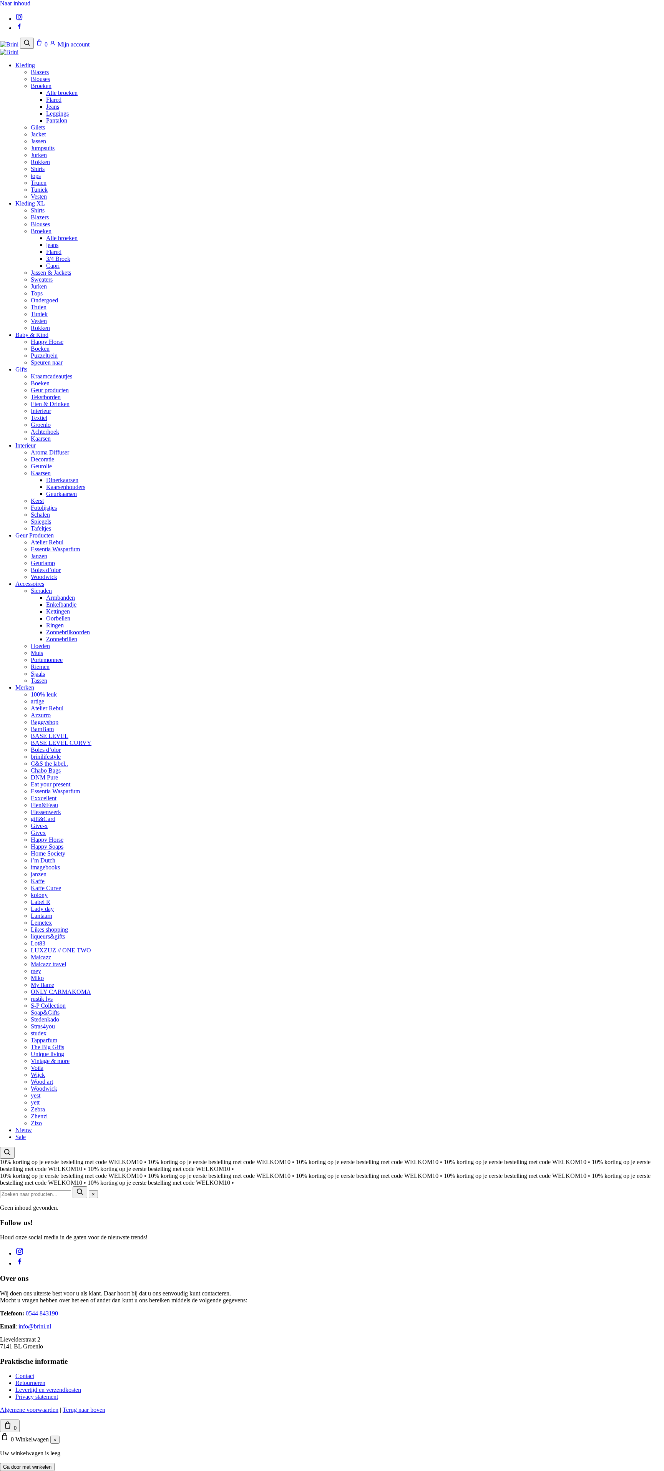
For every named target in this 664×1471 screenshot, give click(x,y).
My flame (42, 985)
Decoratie (42, 459)
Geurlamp (43, 563)
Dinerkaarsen (62, 480)
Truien (38, 182)
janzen (38, 874)
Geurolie (41, 466)
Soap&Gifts (45, 1012)
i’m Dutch (43, 860)
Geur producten (50, 390)
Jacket (38, 134)
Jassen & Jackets (51, 272)
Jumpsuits (43, 148)
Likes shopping (49, 929)
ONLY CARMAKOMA (61, 991)
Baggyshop (44, 722)
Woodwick (44, 577)
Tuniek (39, 189)
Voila (37, 1068)
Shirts (38, 169)
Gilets (38, 127)
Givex (38, 832)
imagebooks (45, 867)
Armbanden (60, 597)
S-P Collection (48, 1005)
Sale (20, 1137)
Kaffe (38, 881)
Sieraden (41, 590)
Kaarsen (41, 438)
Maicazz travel (48, 964)
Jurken (39, 155)
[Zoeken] (27, 43)
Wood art (42, 1081)
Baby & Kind (31, 335)
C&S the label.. (49, 763)
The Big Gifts (47, 1047)
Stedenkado (45, 1019)
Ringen (55, 625)
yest (35, 1095)
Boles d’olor (46, 570)
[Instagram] (19, 18)
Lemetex (41, 922)
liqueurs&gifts (48, 936)
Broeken (41, 86)
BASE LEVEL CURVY (61, 743)
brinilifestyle (46, 756)
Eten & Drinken (50, 404)
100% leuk (44, 694)
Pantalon (56, 120)
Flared (53, 99)
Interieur (41, 411)
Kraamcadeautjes (51, 376)
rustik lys (42, 998)
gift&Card (43, 819)
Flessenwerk (46, 812)
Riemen (40, 666)
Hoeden (40, 646)
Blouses (40, 79)
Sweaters (42, 279)
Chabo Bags (46, 770)
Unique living (47, 1054)
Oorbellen (58, 618)
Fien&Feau (44, 805)
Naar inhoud (15, 3)
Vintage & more (50, 1061)
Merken (24, 687)
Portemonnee (47, 660)
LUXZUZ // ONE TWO (61, 950)
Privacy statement (36, 1396)
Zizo (36, 1123)
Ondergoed (44, 300)
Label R (40, 902)
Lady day (42, 908)
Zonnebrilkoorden (68, 632)
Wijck (38, 1074)
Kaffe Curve (46, 888)
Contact (24, 1376)
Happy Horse (47, 341)
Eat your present (50, 784)
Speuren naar (47, 362)
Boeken (40, 348)
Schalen (40, 514)
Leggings (57, 113)
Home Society (48, 853)
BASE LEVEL (49, 736)
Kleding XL (30, 203)
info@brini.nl (34, 1326)
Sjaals (38, 673)
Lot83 (38, 943)
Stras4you (43, 1026)
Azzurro (41, 715)
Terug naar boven (84, 1409)
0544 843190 (42, 1313)
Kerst (37, 501)
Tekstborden (46, 397)
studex (38, 1033)
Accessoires (29, 583)
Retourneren (30, 1383)
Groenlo (41, 424)
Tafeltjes (41, 528)
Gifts (21, 369)
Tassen (39, 680)
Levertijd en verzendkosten (48, 1389)
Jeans (52, 106)
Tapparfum (44, 1040)
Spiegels (41, 521)
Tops (37, 293)
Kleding (25, 65)
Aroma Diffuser (50, 452)
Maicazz (41, 957)
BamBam (42, 729)
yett (35, 1102)
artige (37, 701)
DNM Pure (44, 777)
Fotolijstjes (44, 507)
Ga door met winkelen (27, 1467)
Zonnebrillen (61, 639)
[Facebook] (19, 28)
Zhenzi (39, 1116)
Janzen (39, 556)
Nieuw (23, 1130)
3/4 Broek (58, 258)
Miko (37, 978)
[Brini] (10, 44)
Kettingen (58, 611)
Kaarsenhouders (65, 487)
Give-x (39, 826)
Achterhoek (45, 431)
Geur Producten (34, 535)
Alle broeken (62, 93)
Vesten (39, 196)
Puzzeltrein (44, 355)
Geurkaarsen (61, 494)
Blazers (40, 72)
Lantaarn (41, 915)
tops (36, 175)
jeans (52, 245)
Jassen (38, 141)
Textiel (39, 418)
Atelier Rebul (47, 542)
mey (36, 971)
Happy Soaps (47, 846)
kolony (39, 895)
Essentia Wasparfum (55, 549)
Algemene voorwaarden (29, 1409)
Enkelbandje (61, 604)
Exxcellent (43, 798)
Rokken (40, 162)
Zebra (38, 1109)
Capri (53, 265)
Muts (37, 653)
